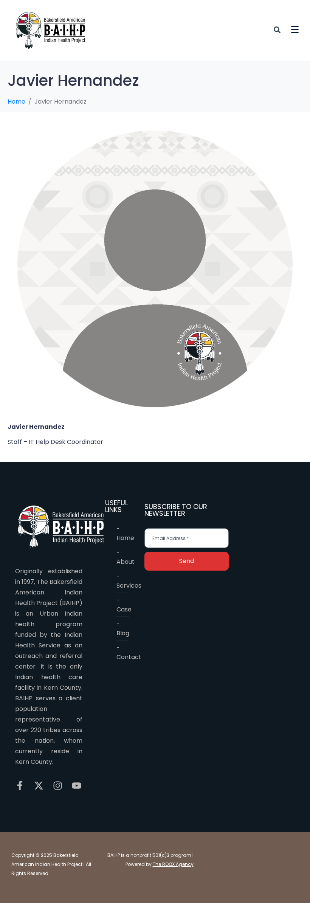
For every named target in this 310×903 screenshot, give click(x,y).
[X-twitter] (38, 785)
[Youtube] (76, 785)
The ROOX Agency (173, 864)
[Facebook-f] (20, 785)
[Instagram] (57, 785)
